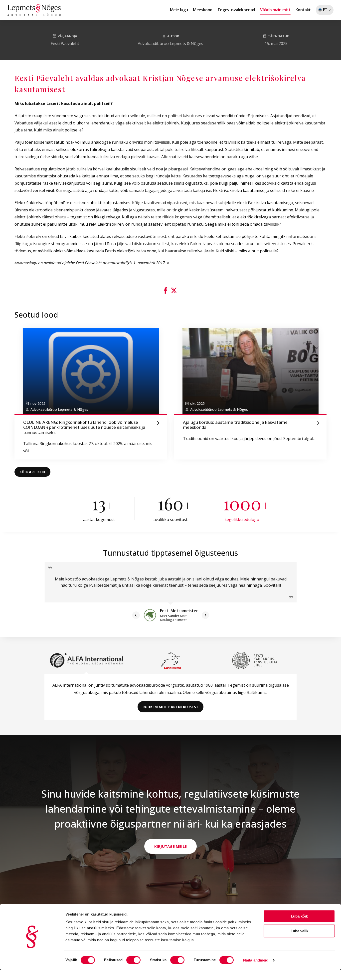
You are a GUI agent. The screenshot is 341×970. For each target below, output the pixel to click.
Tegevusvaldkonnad (236, 9)
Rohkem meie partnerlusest (170, 706)
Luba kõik (299, 916)
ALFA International (69, 685)
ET (322, 11)
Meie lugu (179, 9)
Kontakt (303, 9)
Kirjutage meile (170, 846)
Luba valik (299, 931)
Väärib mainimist (275, 9)
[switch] (133, 960)
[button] (165, 290)
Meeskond (202, 9)
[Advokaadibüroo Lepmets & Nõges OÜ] (34, 10)
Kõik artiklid (32, 472)
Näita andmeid (255, 960)
